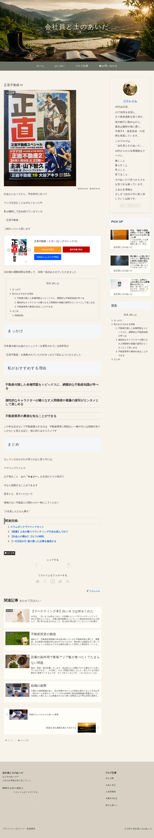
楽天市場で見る (76, 249)
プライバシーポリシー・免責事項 (19, 828)
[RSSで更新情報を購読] (68, 581)
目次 (48, 283)
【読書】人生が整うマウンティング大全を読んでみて (39, 531)
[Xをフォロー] (45, 581)
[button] (69, 565)
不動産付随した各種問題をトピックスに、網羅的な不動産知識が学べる (50, 298)
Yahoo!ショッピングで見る (48, 257)
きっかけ (16, 289)
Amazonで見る (48, 249)
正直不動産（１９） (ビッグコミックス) (55, 241)
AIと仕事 (10, 553)
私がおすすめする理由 (22, 294)
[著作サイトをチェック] (37, 581)
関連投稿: (19, 315)
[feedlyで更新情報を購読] (60, 581)
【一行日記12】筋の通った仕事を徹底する (33, 541)
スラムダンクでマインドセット (27, 526)
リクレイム (130, 101)
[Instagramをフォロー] (52, 581)
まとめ (15, 311)
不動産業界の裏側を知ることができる (35, 306)
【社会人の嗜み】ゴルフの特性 (27, 536)
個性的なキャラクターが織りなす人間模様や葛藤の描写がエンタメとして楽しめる (56, 302)
